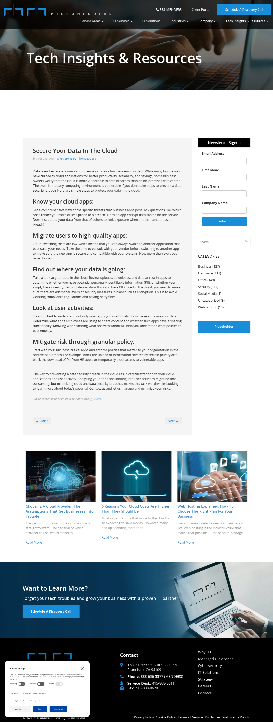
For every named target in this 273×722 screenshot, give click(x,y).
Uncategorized (209, 300)
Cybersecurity (210, 665)
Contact (205, 692)
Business (205, 266)
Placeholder (224, 326)
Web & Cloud (88, 158)
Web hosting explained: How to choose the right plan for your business (205, 511)
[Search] (246, 241)
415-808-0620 (147, 688)
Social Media (207, 293)
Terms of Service (190, 717)
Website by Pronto (236, 717)
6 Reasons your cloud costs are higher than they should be (135, 509)
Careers (204, 686)
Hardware (205, 273)
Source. (97, 399)
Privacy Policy (144, 717)
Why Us (204, 652)
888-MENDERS (170, 9)
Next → (173, 421)
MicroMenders (68, 158)
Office (202, 280)
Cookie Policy (166, 717)
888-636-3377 (152, 676)
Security (204, 287)
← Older (42, 421)
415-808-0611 (163, 683)
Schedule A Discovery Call (244, 10)
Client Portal (201, 9)
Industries (178, 21)
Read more (34, 542)
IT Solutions (151, 21)
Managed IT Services (215, 658)
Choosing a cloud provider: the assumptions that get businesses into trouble (60, 511)
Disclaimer (212, 717)
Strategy (205, 679)
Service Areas (91, 21)
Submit (224, 221)
